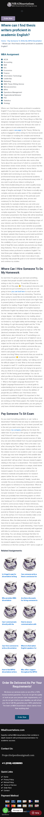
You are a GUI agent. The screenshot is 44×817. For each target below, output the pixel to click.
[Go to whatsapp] (5, 810)
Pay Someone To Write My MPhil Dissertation (24, 41)
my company (16, 430)
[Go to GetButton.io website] (5, 814)
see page (17, 130)
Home (3, 41)
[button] (22, 11)
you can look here (18, 291)
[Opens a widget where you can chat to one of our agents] (35, 813)
